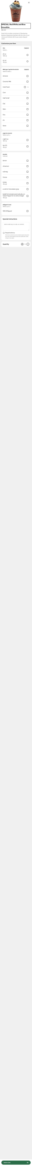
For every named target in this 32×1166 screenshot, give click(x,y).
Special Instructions (10, 219)
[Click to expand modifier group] (28, 87)
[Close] (29, 2)
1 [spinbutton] (25, 244)
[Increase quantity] (28, 244)
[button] (16, 11)
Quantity (6, 244)
